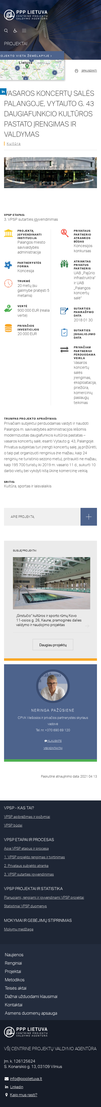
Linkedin (16, 1087)
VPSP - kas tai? (19, 807)
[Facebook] (3, 91)
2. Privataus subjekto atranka (26, 865)
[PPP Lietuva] (25, 15)
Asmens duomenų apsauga (31, 1013)
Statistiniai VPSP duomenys (25, 906)
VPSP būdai (13, 825)
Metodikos (15, 979)
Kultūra (14, 144)
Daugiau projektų (53, 645)
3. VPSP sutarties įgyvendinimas (29, 874)
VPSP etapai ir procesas (29, 839)
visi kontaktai (53, 748)
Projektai (13, 971)
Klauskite (54, 740)
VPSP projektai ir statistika (33, 888)
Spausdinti (89, 70)
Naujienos (14, 954)
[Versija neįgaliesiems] (15, 30)
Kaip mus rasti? (23, 1094)
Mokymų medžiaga (18, 929)
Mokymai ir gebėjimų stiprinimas (38, 920)
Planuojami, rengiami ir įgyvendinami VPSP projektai (44, 897)
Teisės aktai (15, 988)
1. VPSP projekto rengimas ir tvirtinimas (34, 857)
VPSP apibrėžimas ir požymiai (27, 816)
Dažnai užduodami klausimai (31, 996)
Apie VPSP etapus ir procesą (26, 848)
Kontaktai (13, 1004)
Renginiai (13, 963)
